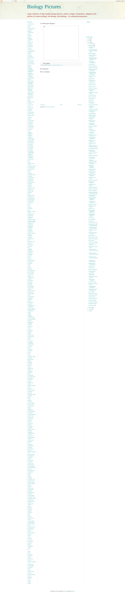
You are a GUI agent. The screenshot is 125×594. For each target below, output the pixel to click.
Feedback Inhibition (30, 250)
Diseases (30, 192)
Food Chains (30, 261)
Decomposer (30, 180)
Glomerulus (30, 282)
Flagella (29, 258)
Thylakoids (30, 555)
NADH (29, 398)
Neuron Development (30, 410)
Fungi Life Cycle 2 (92, 84)
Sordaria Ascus (31, 528)
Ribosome (30, 512)
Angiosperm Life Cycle (93, 67)
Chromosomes (31, 159)
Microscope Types (31, 376)
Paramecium (30, 436)
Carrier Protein (31, 120)
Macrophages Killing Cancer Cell (93, 233)
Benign (29, 79)
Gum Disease (30, 292)
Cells (29, 130)
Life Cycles (30, 349)
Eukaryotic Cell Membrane (91, 182)
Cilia (29, 160)
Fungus (29, 267)
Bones (29, 98)
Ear (29, 205)
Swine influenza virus (93, 295)
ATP (29, 59)
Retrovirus (30, 507)
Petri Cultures (30, 448)
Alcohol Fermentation (30, 32)
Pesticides (30, 447)
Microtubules (30, 378)
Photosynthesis (31, 455)
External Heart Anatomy (93, 237)
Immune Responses (30, 316)
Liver (29, 353)
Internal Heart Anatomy (93, 238)
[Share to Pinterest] (49, 63)
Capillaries (30, 109)
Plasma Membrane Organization (92, 287)
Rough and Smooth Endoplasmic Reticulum (92, 198)
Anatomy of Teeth (92, 219)
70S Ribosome (31, 23)
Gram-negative (31, 286)
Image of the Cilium (92, 282)
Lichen (29, 347)
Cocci (29, 171)
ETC (29, 240)
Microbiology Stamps (93, 303)
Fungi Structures (92, 98)
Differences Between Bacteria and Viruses (93, 146)
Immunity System (46, 65)
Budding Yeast (31, 101)
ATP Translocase (31, 63)
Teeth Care (30, 554)
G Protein (30, 269)
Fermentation (30, 251)
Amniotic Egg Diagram (93, 66)
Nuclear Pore (30, 416)
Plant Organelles (31, 466)
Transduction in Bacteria (92, 107)
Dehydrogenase (31, 182)
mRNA (29, 387)
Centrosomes (30, 141)
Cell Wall (30, 129)
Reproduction (30, 499)
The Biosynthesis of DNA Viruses (92, 138)
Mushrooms (30, 391)
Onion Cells (30, 423)
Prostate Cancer (31, 480)
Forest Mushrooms (92, 95)
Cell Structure (30, 127)
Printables (30, 477)
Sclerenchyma (31, 518)
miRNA (29, 381)
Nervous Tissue (31, 404)
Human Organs (31, 308)
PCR (29, 443)
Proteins (54, 65)
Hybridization (30, 310)
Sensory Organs (31, 521)
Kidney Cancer (31, 335)
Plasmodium (30, 471)
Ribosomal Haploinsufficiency (93, 161)
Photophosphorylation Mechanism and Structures (93, 59)
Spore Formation (31, 532)
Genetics (30, 279)
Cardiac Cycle (31, 113)
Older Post (80, 104)
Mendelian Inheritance (93, 293)
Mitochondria (30, 382)
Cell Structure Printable (93, 242)
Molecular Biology (31, 385)
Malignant (30, 362)
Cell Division (30, 124)
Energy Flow (30, 231)
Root (29, 515)
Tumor (29, 570)
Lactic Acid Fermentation (30, 343)
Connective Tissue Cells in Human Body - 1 (93, 257)
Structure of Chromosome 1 (92, 130)
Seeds (29, 519)
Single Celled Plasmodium (92, 124)
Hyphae (29, 313)
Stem (29, 537)
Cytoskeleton (30, 179)
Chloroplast (30, 148)
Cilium (29, 162)
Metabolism (30, 370)
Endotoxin (30, 230)
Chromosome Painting (30, 155)
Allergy (29, 36)
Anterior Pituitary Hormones (31, 52)
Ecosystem (30, 208)
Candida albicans (92, 296)
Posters (29, 476)
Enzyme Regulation (30, 235)
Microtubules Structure (93, 180)
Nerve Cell (30, 401)
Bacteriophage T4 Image (92, 206)
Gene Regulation (31, 270)
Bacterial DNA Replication (31, 71)
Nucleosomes (31, 417)
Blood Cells (30, 96)
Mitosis (29, 384)
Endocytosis (30, 223)
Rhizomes (30, 509)
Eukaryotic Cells (31, 241)
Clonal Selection (31, 168)
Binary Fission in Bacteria (92, 118)
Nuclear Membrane (32, 414)
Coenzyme (30, 173)
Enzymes (30, 237)
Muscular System (31, 390)
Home (61, 104)
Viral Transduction (31, 574)
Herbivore (30, 299)
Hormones (30, 304)
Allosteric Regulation (30, 39)
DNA (29, 193)
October (90, 307)
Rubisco (29, 516)
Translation (30, 567)
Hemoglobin (30, 298)
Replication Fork (31, 496)
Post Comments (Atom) (49, 106)
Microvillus (30, 379)
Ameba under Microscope (91, 274)
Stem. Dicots (30, 541)
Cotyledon (30, 176)
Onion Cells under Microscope (92, 272)
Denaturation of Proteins (92, 48)
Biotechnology (31, 92)
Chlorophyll (30, 144)
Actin (29, 26)
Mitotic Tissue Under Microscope (93, 135)
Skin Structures (91, 240)
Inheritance (30, 326)
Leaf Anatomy (30, 344)
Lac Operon (30, 340)
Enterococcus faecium (93, 298)
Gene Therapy (31, 272)
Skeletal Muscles (31, 522)
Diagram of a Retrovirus (93, 155)
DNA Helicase (31, 196)
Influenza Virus (91, 208)
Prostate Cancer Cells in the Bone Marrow (93, 225)
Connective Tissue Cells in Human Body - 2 (93, 254)
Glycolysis (30, 283)
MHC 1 (51, 65)
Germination (30, 280)
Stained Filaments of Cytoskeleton (93, 196)
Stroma (29, 544)
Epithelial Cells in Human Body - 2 (92, 261)
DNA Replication (31, 199)
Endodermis (30, 224)
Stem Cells (30, 540)
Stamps (29, 535)
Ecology (29, 207)
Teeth (29, 552)
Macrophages (31, 359)
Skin (29, 525)
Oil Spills (30, 421)
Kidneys (29, 337)
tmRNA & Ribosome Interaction (92, 163)
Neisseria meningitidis (93, 301)
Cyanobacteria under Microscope (93, 111)
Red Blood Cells (31, 492)
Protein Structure (31, 482)
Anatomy (30, 43)
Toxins (29, 560)
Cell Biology (30, 122)
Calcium (29, 103)
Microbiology (30, 375)
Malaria (29, 361)
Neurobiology (30, 406)
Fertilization (30, 253)
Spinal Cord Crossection (91, 102)
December (91, 43)
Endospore (30, 228)
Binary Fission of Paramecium (92, 121)
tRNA (29, 568)
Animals (29, 48)
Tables (29, 551)
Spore (29, 531)
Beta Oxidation (31, 81)
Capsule (29, 110)
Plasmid (29, 469)
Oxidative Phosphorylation (31, 433)
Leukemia (30, 346)
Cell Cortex (30, 123)
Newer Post (42, 104)
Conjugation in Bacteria (93, 109)
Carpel (29, 119)
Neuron (29, 407)
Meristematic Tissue (30, 369)
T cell (61, 65)
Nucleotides (30, 418)
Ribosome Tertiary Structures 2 (92, 170)
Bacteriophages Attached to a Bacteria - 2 (92, 211)
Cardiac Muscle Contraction (92, 280)
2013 (89, 39)
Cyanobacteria (31, 177)
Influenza (30, 324)
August (90, 309)
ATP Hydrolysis (31, 60)
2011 (89, 42)
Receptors (58, 65)
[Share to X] (46, 63)
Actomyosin (30, 29)
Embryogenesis (31, 214)
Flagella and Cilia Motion (92, 185)
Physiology (30, 457)
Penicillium (30, 444)
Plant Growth (30, 463)
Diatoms (29, 186)
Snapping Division (31, 526)
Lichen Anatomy (92, 64)
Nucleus (29, 420)
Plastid (29, 473)
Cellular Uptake (31, 139)
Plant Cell (30, 461)
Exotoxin (30, 243)
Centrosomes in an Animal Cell (92, 202)
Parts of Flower (31, 440)
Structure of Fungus (92, 96)
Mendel (29, 366)
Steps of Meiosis (92, 291)
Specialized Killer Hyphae (92, 90)
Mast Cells (30, 363)
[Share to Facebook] (47, 63)
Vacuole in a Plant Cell (93, 188)
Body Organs (30, 97)
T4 (28, 549)
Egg (29, 210)
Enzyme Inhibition (31, 233)
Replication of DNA (32, 498)
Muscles (29, 388)
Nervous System (31, 403)
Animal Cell (30, 46)
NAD (29, 397)
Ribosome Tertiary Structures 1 (92, 172)
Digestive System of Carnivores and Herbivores (92, 73)
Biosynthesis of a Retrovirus (92, 141)
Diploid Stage (30, 191)
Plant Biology (30, 460)
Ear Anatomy (91, 100)
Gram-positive (31, 287)
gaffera (64, 591)
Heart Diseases (31, 296)
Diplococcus (30, 189)
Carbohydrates (31, 112)
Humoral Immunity (31, 309)
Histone (29, 301)
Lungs (29, 355)
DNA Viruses (30, 202)
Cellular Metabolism (30, 133)
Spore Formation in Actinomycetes (92, 116)
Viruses (29, 575)
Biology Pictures (44, 6)
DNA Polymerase (31, 198)
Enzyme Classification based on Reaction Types (93, 50)
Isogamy (29, 332)
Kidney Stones (31, 336)
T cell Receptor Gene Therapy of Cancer (93, 228)
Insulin (29, 329)
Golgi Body (30, 284)
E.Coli (29, 204)
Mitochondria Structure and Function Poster (93, 193)
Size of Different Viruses (93, 148)
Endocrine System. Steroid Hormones (32, 221)
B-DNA (29, 65)
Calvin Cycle (30, 104)
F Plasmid (30, 246)
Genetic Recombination (31, 277)
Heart (29, 295)
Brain (29, 100)
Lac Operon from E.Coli (93, 104)
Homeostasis (30, 302)
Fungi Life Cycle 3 (92, 83)
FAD (29, 247)
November (91, 45)
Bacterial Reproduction (30, 74)
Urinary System (31, 571)
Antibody (30, 55)
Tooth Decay (30, 558)
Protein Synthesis (31, 483)
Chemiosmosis (31, 142)
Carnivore (30, 117)
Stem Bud (30, 538)
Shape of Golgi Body (93, 190)
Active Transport (31, 28)
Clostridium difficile (92, 300)
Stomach (30, 543)
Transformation (31, 565)
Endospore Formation (93, 187)
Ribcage (29, 510)
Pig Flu (29, 458)
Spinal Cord (30, 529)
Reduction (30, 494)
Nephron (30, 400)
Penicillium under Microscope (92, 81)
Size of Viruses (91, 217)
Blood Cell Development (30, 94)
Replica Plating (31, 495)
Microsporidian (91, 78)
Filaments (30, 256)
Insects (29, 327)
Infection (29, 320)
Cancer (29, 106)
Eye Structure (30, 244)
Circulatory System (32, 166)
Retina (29, 506)
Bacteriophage (31, 78)
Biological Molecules (30, 90)
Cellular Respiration (30, 135)
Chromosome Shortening (30, 157)
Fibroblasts (30, 254)
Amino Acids (30, 42)
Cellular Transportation (31, 138)
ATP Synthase (31, 62)
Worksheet (30, 577)
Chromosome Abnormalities (31, 152)
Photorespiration (31, 454)
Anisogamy (30, 49)
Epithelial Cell (31, 238)
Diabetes (30, 183)
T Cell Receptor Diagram (92, 133)
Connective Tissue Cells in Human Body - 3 (93, 250)
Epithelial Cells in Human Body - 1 (92, 264)
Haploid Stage (31, 293)
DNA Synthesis (31, 201)
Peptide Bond (30, 445)
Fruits (29, 264)
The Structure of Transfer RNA (92, 158)
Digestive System (31, 188)
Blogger (73, 591)
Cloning (29, 170)
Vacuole (29, 573)
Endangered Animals (30, 218)
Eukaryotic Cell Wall (92, 204)
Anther (29, 53)
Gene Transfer (31, 273)
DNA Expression (31, 195)
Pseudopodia (30, 489)
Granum (29, 289)
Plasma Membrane (32, 467)
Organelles (30, 427)
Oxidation (30, 430)
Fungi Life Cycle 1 (92, 86)
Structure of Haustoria (93, 88)
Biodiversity (30, 88)
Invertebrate (30, 330)
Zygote (29, 583)
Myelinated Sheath (32, 394)
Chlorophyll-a (30, 145)
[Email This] (43, 63)
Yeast (29, 580)
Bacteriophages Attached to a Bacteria (92, 215)
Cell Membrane (31, 126)
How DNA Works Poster (93, 222)
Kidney (29, 333)
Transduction (30, 564)
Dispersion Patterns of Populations (93, 70)
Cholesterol (30, 150)
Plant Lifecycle (31, 464)
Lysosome (30, 358)
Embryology (30, 215)
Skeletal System (31, 523)
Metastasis (30, 372)
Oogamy (29, 424)
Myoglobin (30, 395)
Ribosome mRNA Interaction (92, 175)
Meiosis (29, 365)
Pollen (29, 474)
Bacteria (29, 66)
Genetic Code (31, 275)
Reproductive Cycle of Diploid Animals (93, 290)
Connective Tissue (31, 174)
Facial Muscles (91, 267)
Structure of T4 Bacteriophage (92, 151)
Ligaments (30, 350)
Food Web (30, 263)
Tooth (29, 557)
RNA (29, 513)
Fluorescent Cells (31, 260)
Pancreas (30, 434)
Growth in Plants (31, 290)
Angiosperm (30, 45)
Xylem (29, 578)
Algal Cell (30, 35)
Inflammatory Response (30, 323)
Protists (29, 486)
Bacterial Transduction (30, 76)
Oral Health (30, 426)
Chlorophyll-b (30, 147)
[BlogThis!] (45, 63)
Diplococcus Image (92, 305)
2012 (89, 40)
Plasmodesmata (31, 470)
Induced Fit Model (31, 319)
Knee (29, 339)
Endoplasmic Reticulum (30, 227)
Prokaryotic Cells (31, 479)
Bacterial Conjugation (30, 69)
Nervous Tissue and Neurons (92, 244)
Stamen (29, 534)
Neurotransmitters (31, 411)
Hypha (29, 312)
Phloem (29, 450)
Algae (29, 33)
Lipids (29, 352)
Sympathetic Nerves (30, 547)
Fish (29, 257)
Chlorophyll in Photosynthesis (92, 62)
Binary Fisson (30, 85)
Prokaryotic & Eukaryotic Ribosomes (91, 166)
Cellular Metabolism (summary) (92, 56)
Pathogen (30, 441)
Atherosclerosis (31, 57)
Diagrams (30, 185)
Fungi (29, 266)
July (89, 310)
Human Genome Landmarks (31, 306)
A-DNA (29, 25)
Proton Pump (30, 488)
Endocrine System (31, 219)
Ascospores (30, 56)
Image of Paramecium (93, 269)
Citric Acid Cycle (31, 167)
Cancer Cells (30, 107)
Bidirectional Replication (30, 83)
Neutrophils (30, 413)
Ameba (29, 40)
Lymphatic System (31, 356)
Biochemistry (30, 86)
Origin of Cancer (31, 429)
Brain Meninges (92, 235)
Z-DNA (29, 581)
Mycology (30, 392)
